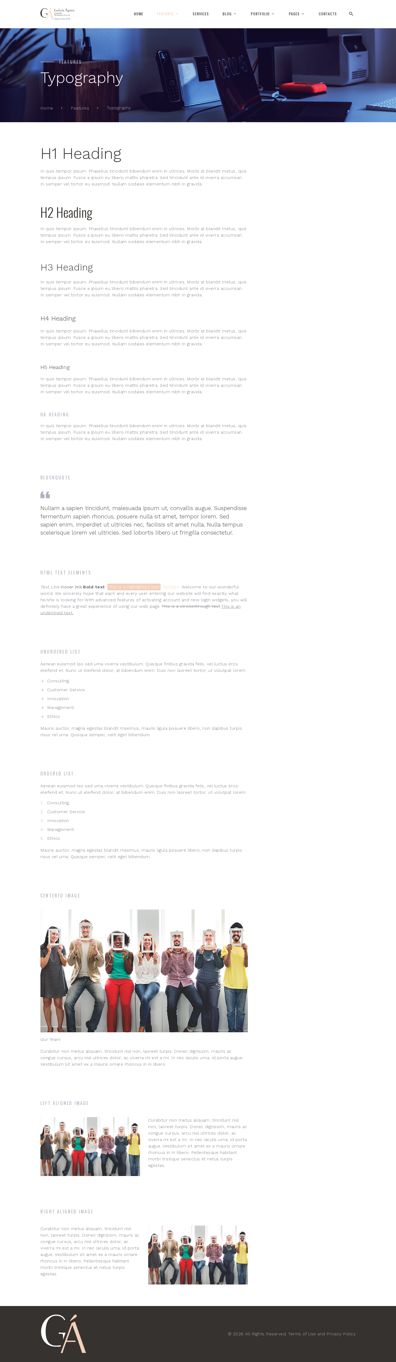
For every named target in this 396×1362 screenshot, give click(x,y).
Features (165, 13)
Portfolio (260, 13)
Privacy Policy (341, 1333)
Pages (294, 13)
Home (138, 13)
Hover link (71, 586)
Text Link (50, 586)
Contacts (328, 13)
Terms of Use (302, 1333)
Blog (227, 13)
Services (201, 13)
